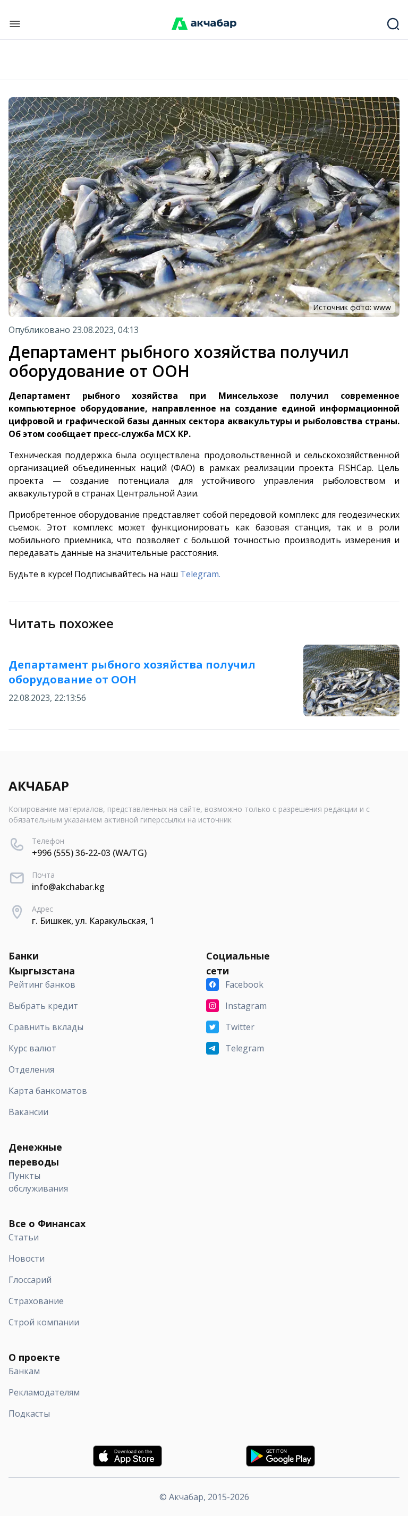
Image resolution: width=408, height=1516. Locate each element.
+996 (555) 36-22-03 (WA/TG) (89, 853)
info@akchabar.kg (68, 887)
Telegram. (200, 574)
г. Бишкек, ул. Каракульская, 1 (93, 921)
